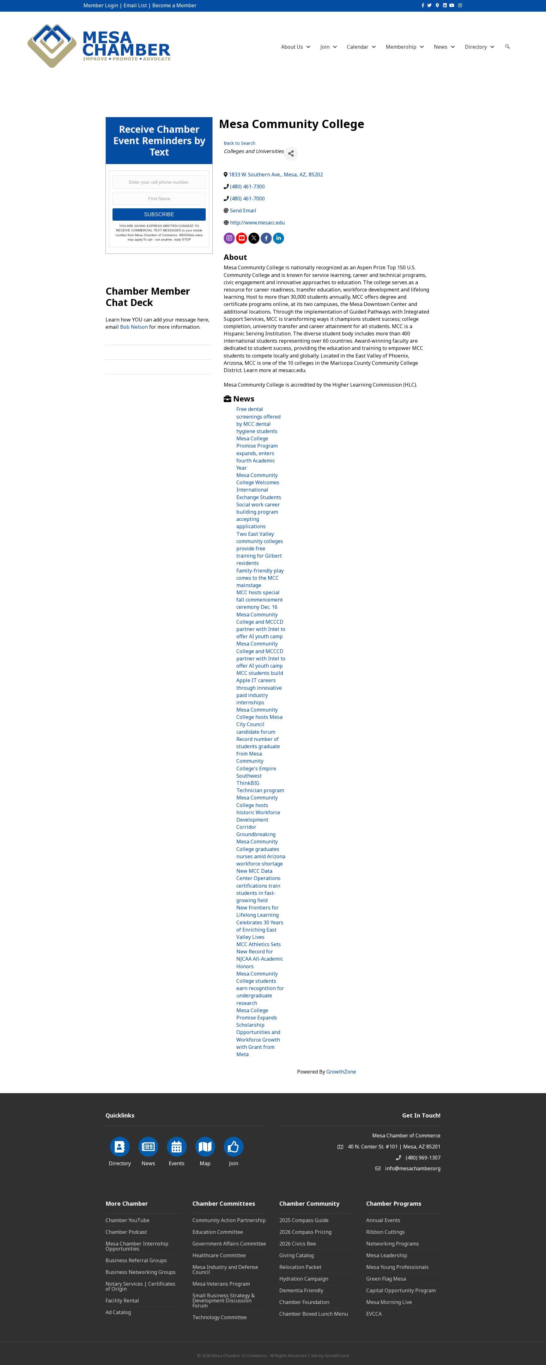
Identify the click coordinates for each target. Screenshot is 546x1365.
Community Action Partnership (229, 1220)
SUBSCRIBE (159, 214)
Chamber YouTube (127, 1220)
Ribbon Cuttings (385, 1231)
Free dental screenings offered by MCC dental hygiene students (258, 420)
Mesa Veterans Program (221, 1283)
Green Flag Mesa (386, 1278)
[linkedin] (278, 238)
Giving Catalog (296, 1255)
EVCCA (374, 1313)
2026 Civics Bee (297, 1243)
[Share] (291, 154)
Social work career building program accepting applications (258, 515)
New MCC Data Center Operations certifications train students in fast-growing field (258, 885)
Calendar (357, 46)
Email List (135, 5)
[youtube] (241, 238)
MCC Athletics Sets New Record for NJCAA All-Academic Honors (259, 955)
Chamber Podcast (126, 1231)
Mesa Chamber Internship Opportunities (137, 1246)
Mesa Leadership (386, 1255)
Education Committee (217, 1231)
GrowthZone (341, 1071)
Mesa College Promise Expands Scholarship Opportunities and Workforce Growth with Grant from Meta (258, 1032)
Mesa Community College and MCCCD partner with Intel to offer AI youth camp (260, 625)
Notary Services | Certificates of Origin (140, 1286)
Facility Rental (122, 1300)
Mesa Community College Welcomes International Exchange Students (258, 486)
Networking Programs (392, 1243)
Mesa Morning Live (389, 1302)
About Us (292, 46)
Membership (401, 46)
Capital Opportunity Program (401, 1290)
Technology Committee (219, 1317)
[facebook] (266, 238)
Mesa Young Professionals (397, 1267)
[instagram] (229, 238)
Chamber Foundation (304, 1302)
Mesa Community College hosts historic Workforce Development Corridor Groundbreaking (258, 816)
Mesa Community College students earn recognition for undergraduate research (260, 988)
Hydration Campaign (303, 1278)
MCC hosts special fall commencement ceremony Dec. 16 (259, 599)
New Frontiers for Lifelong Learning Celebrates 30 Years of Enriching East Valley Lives (259, 922)
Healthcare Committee (219, 1255)
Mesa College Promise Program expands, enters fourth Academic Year (257, 453)
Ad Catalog (118, 1312)
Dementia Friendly (301, 1290)
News (440, 46)
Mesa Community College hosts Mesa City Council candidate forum (259, 720)
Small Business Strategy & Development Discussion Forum (223, 1300)
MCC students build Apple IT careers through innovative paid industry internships (259, 688)
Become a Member (174, 5)
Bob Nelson (134, 326)
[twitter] (253, 238)
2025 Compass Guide (304, 1220)
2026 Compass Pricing (305, 1231)
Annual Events (383, 1220)
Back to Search (239, 143)
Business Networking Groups (141, 1272)
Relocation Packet (300, 1267)
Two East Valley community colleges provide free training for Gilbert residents (259, 548)
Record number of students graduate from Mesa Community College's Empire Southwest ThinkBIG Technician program (260, 765)
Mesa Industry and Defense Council (225, 1270)
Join (325, 46)
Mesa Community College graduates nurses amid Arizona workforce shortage (260, 852)
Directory (476, 46)
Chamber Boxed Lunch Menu (313, 1313)
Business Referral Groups (136, 1260)
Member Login (100, 5)
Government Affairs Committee (229, 1243)
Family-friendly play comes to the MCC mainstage (260, 578)
